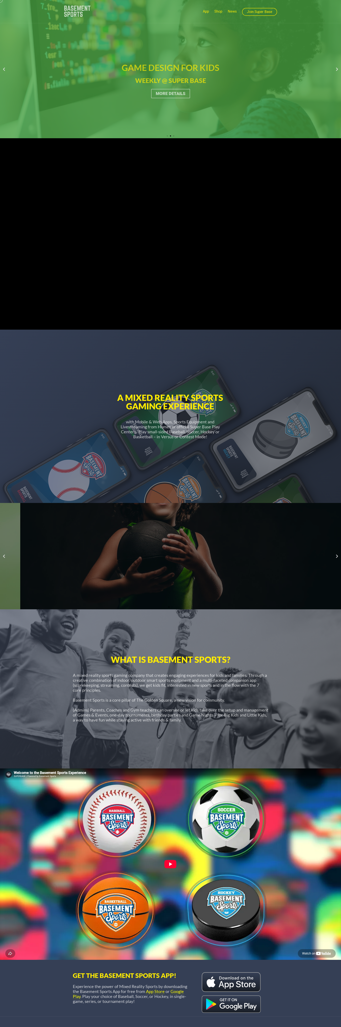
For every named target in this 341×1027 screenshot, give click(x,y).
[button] (4, 69)
